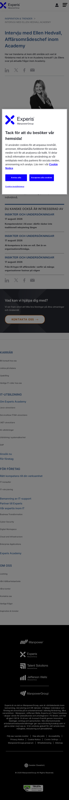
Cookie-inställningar (14, 186)
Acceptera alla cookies (41, 178)
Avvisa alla (16, 178)
